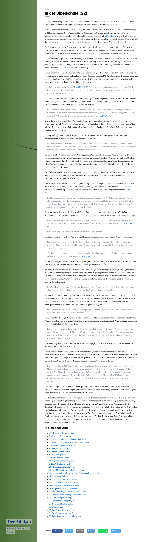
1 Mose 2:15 (82, 87)
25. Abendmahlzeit (56, 507)
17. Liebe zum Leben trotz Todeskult (63, 482)
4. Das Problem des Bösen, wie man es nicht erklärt (69, 442)
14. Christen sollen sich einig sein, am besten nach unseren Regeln (76, 473)
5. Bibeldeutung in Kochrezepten (62, 445)
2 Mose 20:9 (65, 68)
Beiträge (11, 528)
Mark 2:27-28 (126, 223)
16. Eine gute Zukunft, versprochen (63, 479)
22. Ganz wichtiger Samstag (60, 498)
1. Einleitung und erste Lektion (61, 433)
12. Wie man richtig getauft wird (62, 467)
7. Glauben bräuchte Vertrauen (61, 451)
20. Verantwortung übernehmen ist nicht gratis (68, 491)
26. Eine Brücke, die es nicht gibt (62, 510)
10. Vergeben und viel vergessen (62, 461)
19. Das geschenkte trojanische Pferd (64, 488)
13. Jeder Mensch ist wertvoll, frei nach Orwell (67, 470)
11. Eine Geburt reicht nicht (60, 464)
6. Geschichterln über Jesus (60, 448)
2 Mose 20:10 (101, 116)
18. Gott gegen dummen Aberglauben (64, 485)
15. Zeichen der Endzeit (58, 476)
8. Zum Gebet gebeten (57, 454)
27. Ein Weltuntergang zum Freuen (63, 513)
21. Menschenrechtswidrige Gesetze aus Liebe (67, 495)
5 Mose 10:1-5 (110, 36)
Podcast (11, 532)
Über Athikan (23, 528)
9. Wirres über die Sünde (59, 458)
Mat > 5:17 (86, 256)
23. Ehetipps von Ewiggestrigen (61, 501)
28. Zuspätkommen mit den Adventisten (65, 516)
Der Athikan (19, 521)
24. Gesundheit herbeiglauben (61, 504)
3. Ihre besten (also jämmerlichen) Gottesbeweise (69, 439)
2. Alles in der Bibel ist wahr (60, 436)
